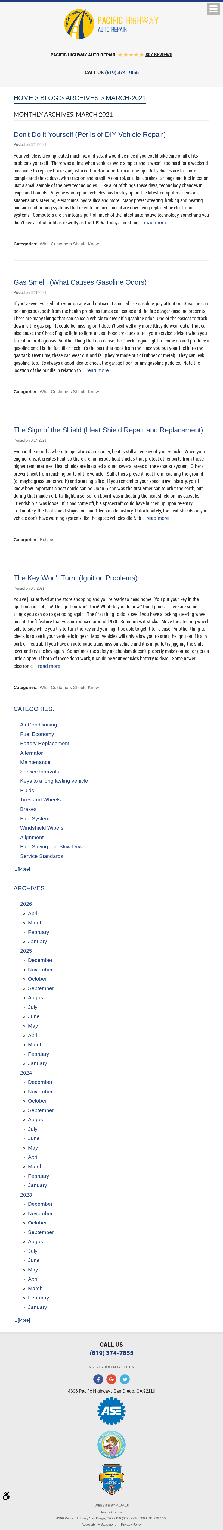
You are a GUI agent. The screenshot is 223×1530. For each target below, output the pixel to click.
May (33, 1026)
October (37, 979)
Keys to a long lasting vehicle (54, 781)
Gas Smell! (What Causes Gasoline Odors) (80, 282)
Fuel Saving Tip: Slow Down (53, 846)
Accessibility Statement (99, 1524)
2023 (26, 1195)
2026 (26, 904)
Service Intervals (39, 772)
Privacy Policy (131, 1524)
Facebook (98, 1379)
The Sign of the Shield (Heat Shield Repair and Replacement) (108, 430)
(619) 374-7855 (112, 1353)
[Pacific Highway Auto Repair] (111, 24)
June (34, 1016)
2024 (26, 1073)
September (41, 988)
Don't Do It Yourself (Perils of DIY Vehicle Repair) (90, 134)
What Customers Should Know (69, 244)
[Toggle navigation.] (213, 9)
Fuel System (34, 818)
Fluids (27, 790)
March (35, 922)
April (33, 913)
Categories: (34, 709)
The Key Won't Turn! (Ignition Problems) (76, 578)
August (36, 997)
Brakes (28, 809)
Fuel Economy (37, 734)
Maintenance (35, 762)
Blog (49, 98)
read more (155, 222)
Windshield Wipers (42, 828)
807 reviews (158, 55)
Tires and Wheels (40, 799)
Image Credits (111, 1512)
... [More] (22, 869)
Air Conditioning (38, 725)
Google (111, 1379)
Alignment (32, 837)
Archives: (30, 888)
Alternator (31, 753)
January (37, 941)
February (38, 932)
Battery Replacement (44, 743)
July (33, 1007)
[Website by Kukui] (111, 1506)
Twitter (124, 1379)
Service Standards (41, 856)
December (40, 960)
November (40, 969)
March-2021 (126, 98)
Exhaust (47, 539)
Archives (82, 98)
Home (23, 98)
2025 (26, 951)
